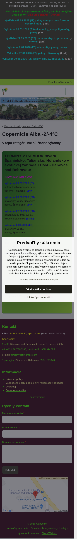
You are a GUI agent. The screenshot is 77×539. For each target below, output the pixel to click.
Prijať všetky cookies (38, 289)
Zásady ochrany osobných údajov (39, 279)
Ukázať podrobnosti (38, 297)
